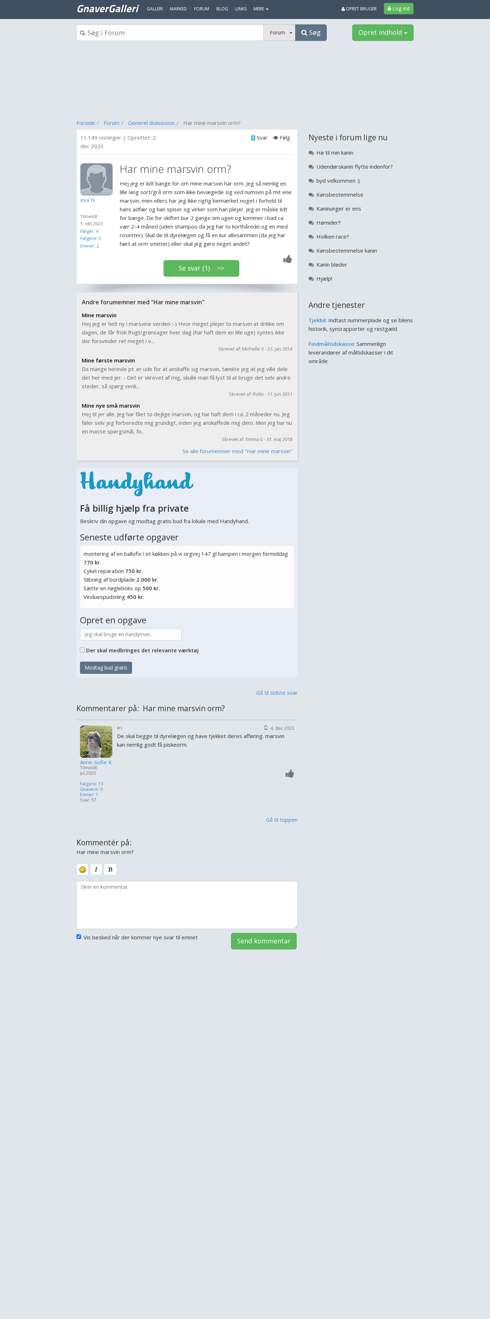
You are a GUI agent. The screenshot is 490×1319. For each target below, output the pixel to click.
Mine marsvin (99, 315)
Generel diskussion (151, 122)
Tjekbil (317, 320)
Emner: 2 (89, 246)
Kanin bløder (331, 264)
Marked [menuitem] (178, 9)
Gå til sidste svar (277, 692)
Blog (222, 9)
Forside (85, 122)
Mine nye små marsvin (111, 405)
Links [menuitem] (240, 9)
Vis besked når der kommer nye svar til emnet (141, 937)
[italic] (96, 869)
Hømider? (328, 222)
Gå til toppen (282, 819)
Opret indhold (381, 32)
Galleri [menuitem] (155, 9)
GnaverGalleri (107, 8)
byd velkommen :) (338, 180)
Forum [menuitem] (201, 9)
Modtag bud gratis (106, 667)
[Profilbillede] (98, 179)
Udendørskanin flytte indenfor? (354, 166)
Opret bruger (361, 9)
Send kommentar (264, 941)
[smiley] (82, 869)
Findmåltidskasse (331, 343)
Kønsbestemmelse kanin (346, 250)
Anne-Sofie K (96, 762)
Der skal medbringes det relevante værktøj (142, 650)
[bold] (110, 869)
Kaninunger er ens (338, 208)
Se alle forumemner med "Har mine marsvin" (237, 451)
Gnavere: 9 (91, 789)
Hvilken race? (332, 236)
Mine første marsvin (108, 360)
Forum (111, 122)
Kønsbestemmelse (339, 194)
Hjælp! (324, 278)
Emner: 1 (89, 795)
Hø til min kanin (334, 152)
